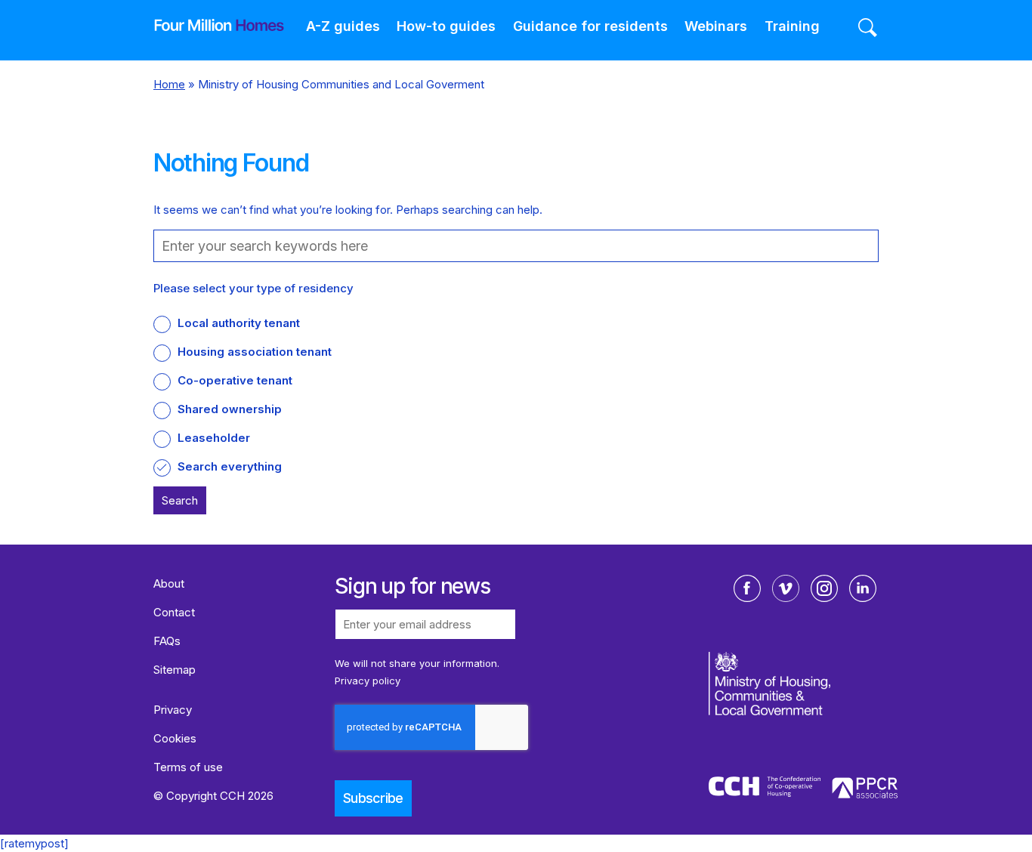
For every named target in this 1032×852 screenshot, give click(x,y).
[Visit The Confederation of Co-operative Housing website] (764, 789)
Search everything (230, 466)
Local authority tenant (239, 323)
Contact (174, 612)
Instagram (824, 588)
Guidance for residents (590, 26)
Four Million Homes (207, 24)
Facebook (747, 588)
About (168, 583)
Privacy (172, 709)
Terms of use (188, 767)
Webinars (715, 26)
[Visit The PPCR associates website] (865, 790)
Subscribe (373, 798)
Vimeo (785, 588)
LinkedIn (862, 588)
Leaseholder (214, 438)
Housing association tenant (255, 351)
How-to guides (446, 26)
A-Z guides (343, 26)
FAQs (167, 641)
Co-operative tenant (235, 380)
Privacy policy (367, 680)
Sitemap (174, 669)
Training (792, 26)
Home (169, 84)
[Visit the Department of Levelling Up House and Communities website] (805, 712)
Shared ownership (230, 409)
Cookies (174, 738)
